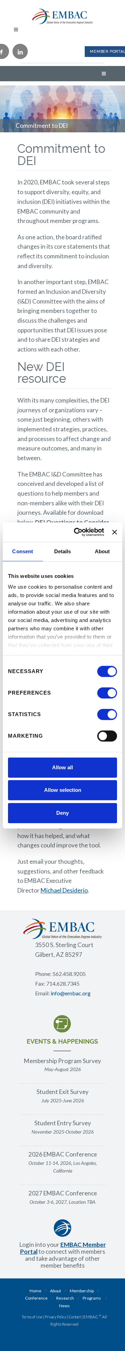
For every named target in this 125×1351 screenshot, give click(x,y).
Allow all (62, 767)
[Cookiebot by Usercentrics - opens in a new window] (77, 532)
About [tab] (102, 551)
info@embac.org (71, 993)
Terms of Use (32, 1317)
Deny (62, 813)
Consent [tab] (22, 551)
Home (35, 1290)
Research (65, 1298)
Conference (36, 1298)
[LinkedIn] (20, 51)
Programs (92, 1298)
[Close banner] (114, 532)
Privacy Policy (55, 1317)
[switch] (107, 692)
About (55, 1290)
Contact (75, 1317)
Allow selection (62, 790)
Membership (82, 1290)
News (64, 1305)
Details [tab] (62, 551)
